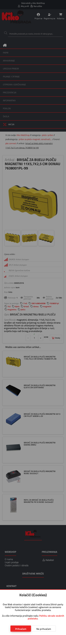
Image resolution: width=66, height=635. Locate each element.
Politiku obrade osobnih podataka (46, 617)
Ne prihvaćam (43, 629)
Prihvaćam (20, 629)
